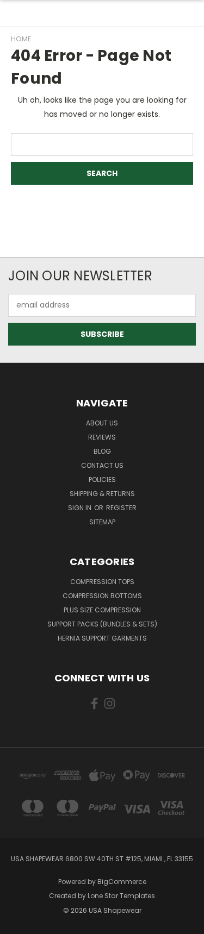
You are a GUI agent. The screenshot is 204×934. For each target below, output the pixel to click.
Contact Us (102, 465)
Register (121, 507)
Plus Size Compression (102, 610)
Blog (102, 451)
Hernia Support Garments (102, 638)
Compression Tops (102, 581)
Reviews (102, 437)
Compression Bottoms (102, 595)
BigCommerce (121, 881)
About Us (102, 423)
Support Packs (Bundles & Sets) (102, 624)
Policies (102, 479)
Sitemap (102, 521)
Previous (17, 923)
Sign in (80, 507)
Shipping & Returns (102, 493)
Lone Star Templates (121, 895)
